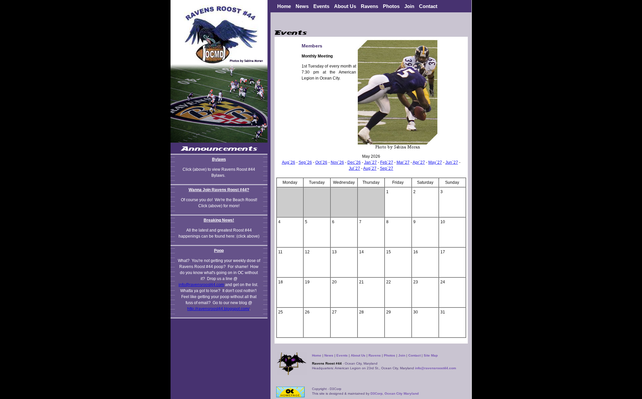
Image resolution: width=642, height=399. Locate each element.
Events (321, 6)
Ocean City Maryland (402, 393)
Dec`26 (354, 162)
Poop (219, 250)
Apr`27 (419, 162)
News (328, 355)
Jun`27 (451, 162)
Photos (391, 6)
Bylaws (219, 159)
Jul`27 (354, 168)
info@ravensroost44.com (201, 284)
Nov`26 (337, 162)
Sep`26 (305, 162)
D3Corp (376, 393)
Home (284, 6)
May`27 (435, 162)
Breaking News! (219, 220)
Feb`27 (386, 162)
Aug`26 (288, 162)
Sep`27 (386, 168)
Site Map (431, 355)
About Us (358, 355)
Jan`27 (370, 162)
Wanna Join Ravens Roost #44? (219, 189)
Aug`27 (370, 168)
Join (409, 6)
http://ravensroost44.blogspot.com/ (218, 308)
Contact (428, 6)
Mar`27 (403, 162)
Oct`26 (321, 162)
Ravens (374, 355)
